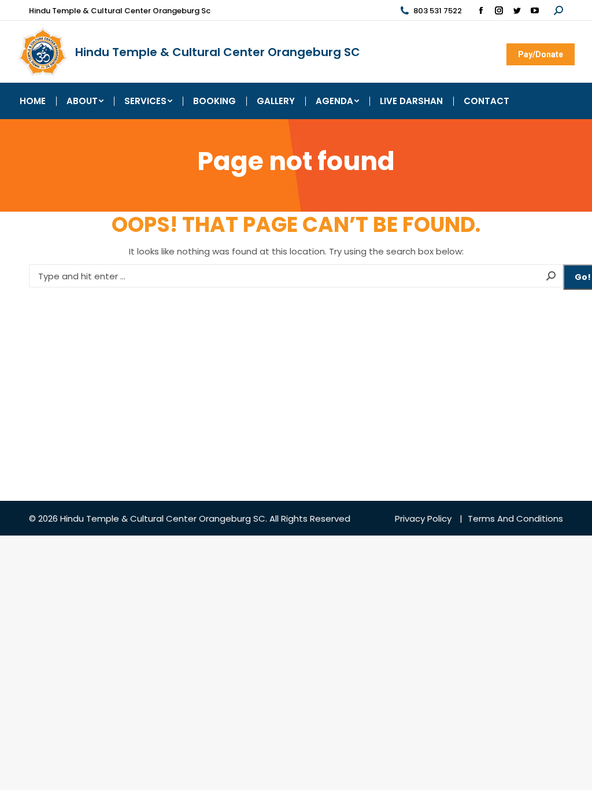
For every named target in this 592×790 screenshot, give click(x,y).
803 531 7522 (437, 10)
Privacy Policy (423, 518)
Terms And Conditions (515, 518)
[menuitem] (32, 101)
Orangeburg (225, 518)
